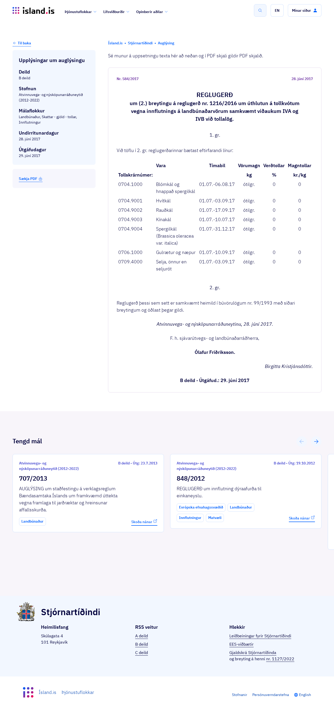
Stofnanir (239, 694)
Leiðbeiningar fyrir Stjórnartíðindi (260, 635)
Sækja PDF (28, 178)
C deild (141, 652)
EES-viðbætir (241, 644)
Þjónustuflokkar (78, 11)
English (305, 694)
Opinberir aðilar (149, 11)
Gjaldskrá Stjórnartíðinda (252, 652)
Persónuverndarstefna (270, 694)
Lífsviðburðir (114, 11)
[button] (277, 10)
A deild (141, 635)
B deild (141, 644)
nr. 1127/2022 (280, 658)
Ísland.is (47, 692)
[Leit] (260, 10)
